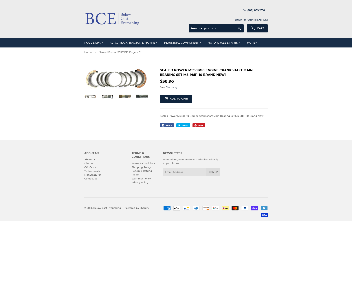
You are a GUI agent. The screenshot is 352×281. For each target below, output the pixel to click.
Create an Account (257, 20)
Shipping (171, 87)
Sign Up (213, 172)
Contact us (90, 178)
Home (88, 52)
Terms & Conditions (143, 163)
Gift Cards (90, 167)
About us (90, 159)
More (251, 42)
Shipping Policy (141, 167)
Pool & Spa (92, 42)
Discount (89, 163)
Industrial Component (181, 42)
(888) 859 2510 (255, 10)
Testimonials (92, 171)
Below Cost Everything (107, 207)
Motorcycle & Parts (223, 42)
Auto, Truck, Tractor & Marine (133, 42)
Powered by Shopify (136, 207)
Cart (260, 28)
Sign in (238, 20)
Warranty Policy (141, 178)
